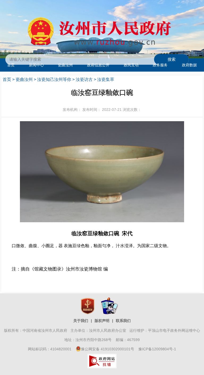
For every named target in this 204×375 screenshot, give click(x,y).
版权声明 (102, 321)
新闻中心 (36, 65)
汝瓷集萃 (105, 79)
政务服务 (160, 65)
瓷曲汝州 (65, 65)
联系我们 (123, 321)
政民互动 (131, 65)
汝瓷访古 (84, 79)
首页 (11, 65)
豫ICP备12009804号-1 (157, 349)
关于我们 (80, 321)
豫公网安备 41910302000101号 (107, 349)
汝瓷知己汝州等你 (54, 79)
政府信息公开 (98, 65)
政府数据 (189, 65)
